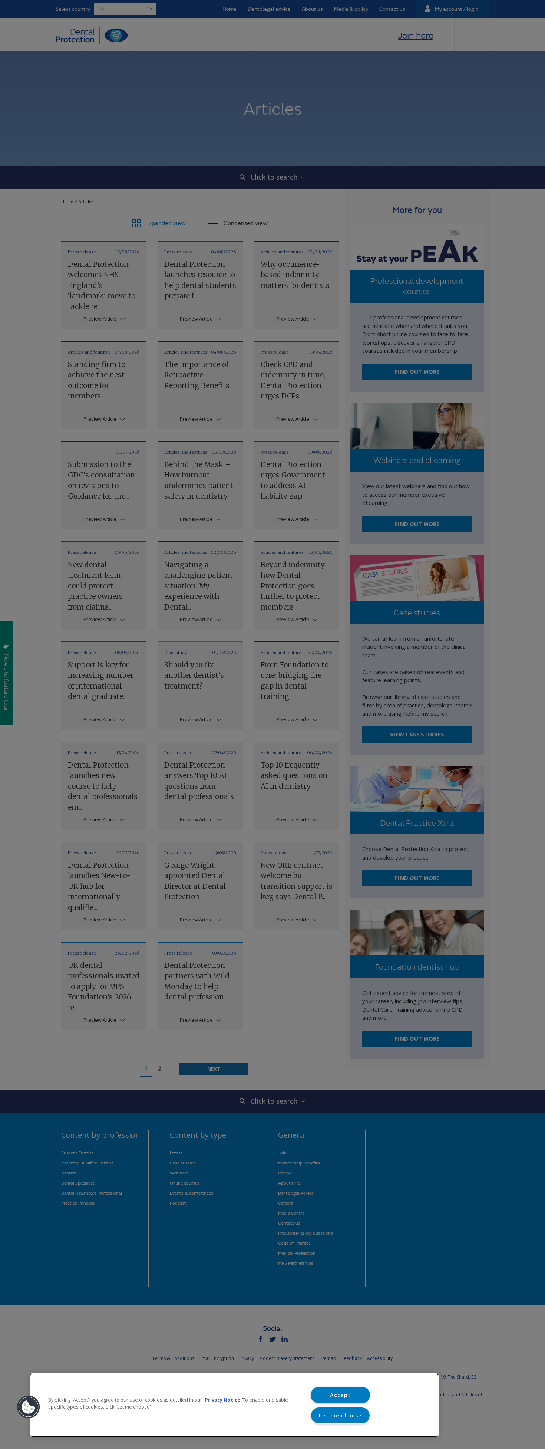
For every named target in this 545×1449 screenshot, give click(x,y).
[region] (234, 1405)
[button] (28, 1407)
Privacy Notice (222, 1399)
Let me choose (340, 1415)
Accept (340, 1395)
